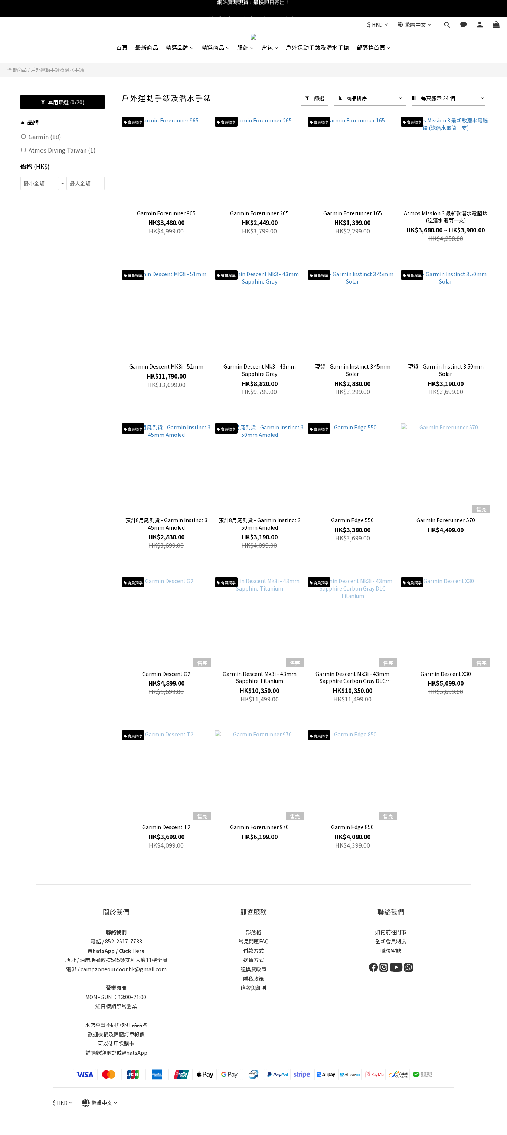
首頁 (122, 47)
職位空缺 (390, 950)
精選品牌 (177, 47)
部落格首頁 (371, 47)
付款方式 (253, 950)
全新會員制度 (390, 941)
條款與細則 (253, 987)
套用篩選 (65, 102)
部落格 (253, 932)
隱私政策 (253, 978)
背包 (267, 47)
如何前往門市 (390, 932)
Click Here (132, 950)
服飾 (243, 47)
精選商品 (213, 47)
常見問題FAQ (253, 941)
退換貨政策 (253, 969)
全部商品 (17, 69)
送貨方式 (253, 960)
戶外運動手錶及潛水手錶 (317, 47)
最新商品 (146, 47)
